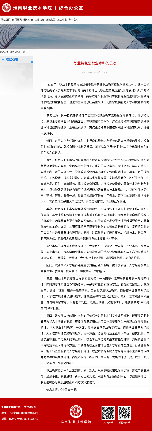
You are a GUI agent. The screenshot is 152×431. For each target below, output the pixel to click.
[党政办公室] (52, 7)
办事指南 (73, 19)
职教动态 (14, 52)
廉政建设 (51, 19)
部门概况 (17, 19)
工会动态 (62, 19)
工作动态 (39, 19)
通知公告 (28, 19)
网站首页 (5, 19)
